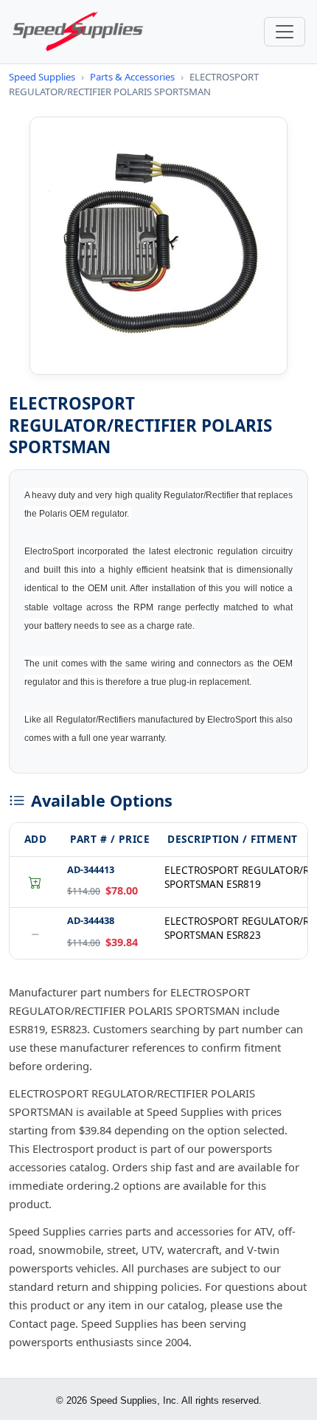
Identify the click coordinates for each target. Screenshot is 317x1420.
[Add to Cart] (35, 882)
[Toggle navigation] (284, 31)
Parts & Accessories (132, 76)
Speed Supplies (42, 76)
